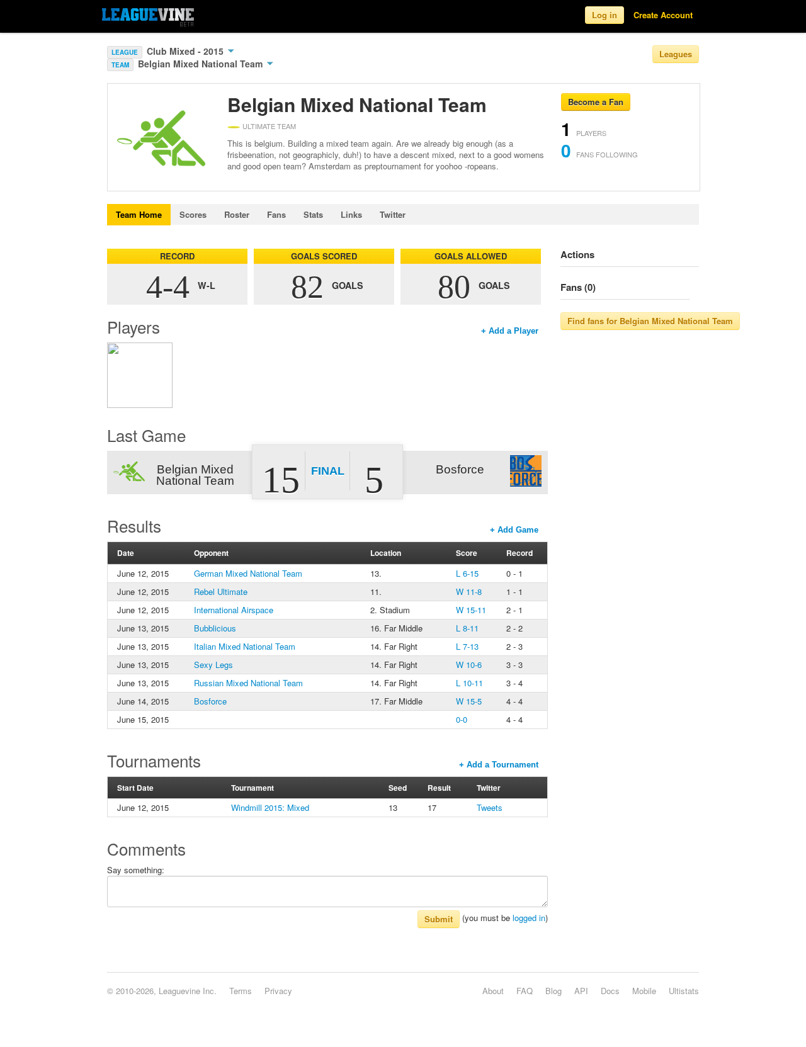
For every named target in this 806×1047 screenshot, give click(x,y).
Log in (604, 15)
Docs (610, 991)
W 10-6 (469, 665)
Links (351, 214)
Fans (276, 214)
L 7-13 (467, 646)
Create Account (663, 15)
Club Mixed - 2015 (186, 51)
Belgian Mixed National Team (201, 63)
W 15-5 (469, 701)
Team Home (139, 214)
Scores (193, 214)
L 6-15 (467, 573)
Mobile (644, 991)
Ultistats (684, 991)
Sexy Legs (213, 665)
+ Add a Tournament (498, 764)
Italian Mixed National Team (244, 646)
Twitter (393, 214)
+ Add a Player (509, 331)
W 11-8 (469, 591)
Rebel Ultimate (220, 591)
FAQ (524, 991)
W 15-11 (471, 610)
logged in (529, 918)
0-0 (461, 719)
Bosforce (210, 701)
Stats (313, 214)
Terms (240, 991)
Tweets (489, 807)
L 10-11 (469, 683)
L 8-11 (467, 628)
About (493, 991)
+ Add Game (514, 530)
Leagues (675, 54)
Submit (438, 919)
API (581, 991)
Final (327, 471)
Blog (553, 991)
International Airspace (233, 610)
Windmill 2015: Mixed (270, 807)
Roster (236, 214)
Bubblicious (215, 628)
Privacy (278, 991)
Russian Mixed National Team (248, 683)
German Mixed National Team (248, 573)
